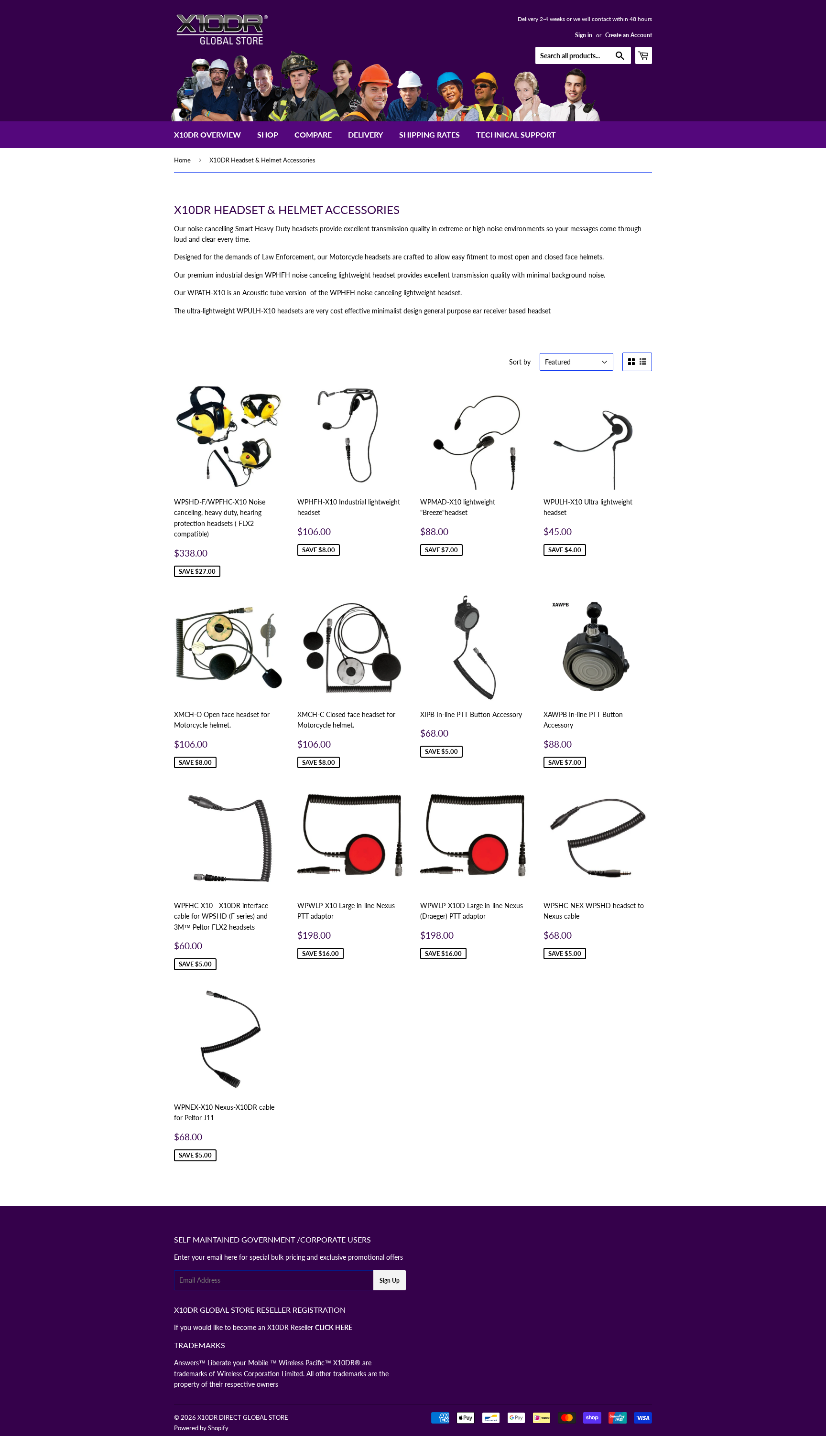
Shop (267, 134)
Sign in (583, 35)
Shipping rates (429, 134)
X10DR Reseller (309, 1327)
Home (182, 160)
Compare (313, 134)
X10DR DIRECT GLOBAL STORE (242, 1417)
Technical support (516, 134)
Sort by (520, 362)
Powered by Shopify (201, 1428)
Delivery (365, 134)
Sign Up (390, 1280)
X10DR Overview (207, 134)
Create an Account (628, 35)
